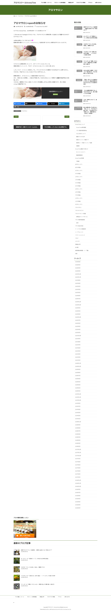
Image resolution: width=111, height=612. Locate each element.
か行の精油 (77, 173)
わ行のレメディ (79, 204)
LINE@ (15, 84)
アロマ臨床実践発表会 (81, 130)
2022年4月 (77, 326)
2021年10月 (78, 335)
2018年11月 (78, 421)
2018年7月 (77, 431)
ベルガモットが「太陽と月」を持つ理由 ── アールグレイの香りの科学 (90, 53)
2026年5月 (77, 264)
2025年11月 (78, 277)
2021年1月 (77, 360)
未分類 (76, 247)
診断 (76, 253)
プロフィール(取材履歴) (32, 596)
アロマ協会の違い (79, 226)
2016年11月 (78, 483)
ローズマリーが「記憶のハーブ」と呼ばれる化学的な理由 (34, 558)
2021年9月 (77, 338)
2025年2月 (77, 292)
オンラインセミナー (81, 152)
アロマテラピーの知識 (80, 213)
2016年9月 (77, 489)
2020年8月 (77, 372)
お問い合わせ (67, 596)
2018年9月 (77, 424)
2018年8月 (77, 428)
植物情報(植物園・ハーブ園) (81, 250)
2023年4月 (77, 314)
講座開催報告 (79, 155)
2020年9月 (77, 369)
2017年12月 (78, 449)
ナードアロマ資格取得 (80, 229)
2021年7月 (77, 344)
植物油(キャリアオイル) (81, 216)
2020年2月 (77, 388)
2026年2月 (77, 271)
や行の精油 (77, 195)
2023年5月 (77, 311)
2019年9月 (77, 403)
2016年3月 (77, 505)
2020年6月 (77, 378)
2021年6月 (77, 348)
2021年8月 (77, 341)
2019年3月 (77, 412)
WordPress (47, 609)
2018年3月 (77, 443)
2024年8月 (77, 295)
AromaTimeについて (80, 124)
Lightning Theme (55, 609)
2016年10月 (78, 486)
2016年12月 (78, 480)
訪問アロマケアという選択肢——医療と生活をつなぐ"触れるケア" (90, 28)
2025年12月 (78, 274)
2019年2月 (77, 415)
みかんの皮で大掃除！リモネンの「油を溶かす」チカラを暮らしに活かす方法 (90, 72)
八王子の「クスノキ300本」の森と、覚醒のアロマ (33, 567)
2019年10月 (78, 400)
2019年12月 (78, 394)
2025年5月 (77, 286)
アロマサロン (24, 111)
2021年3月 (77, 357)
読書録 (77, 146)
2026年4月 (77, 268)
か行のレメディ (79, 170)
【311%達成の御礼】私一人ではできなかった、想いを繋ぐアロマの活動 (90, 92)
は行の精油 (77, 192)
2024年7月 (77, 298)
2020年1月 (77, 391)
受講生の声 (77, 244)
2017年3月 (77, 471)
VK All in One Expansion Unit (65, 609)
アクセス (59, 596)
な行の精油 (77, 186)
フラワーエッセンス (80, 235)
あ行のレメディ (79, 164)
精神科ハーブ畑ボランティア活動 (84, 142)
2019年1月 (77, 418)
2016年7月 (77, 492)
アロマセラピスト (79, 210)
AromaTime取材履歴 (81, 127)
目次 (77, 222)
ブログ (76, 238)
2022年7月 (77, 320)
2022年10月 (78, 317)
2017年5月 (77, 464)
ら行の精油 (77, 201)
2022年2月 (77, 332)
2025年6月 (77, 283)
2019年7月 (77, 406)
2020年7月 (77, 375)
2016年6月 (77, 495)
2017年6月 (77, 461)
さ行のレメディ (79, 176)
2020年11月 (78, 363)
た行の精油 (77, 182)
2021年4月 (77, 354)
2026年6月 (77, 261)
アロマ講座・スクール (19, 596)
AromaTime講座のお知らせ (81, 149)
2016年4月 (77, 501)
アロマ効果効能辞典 (80, 219)
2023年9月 (77, 308)
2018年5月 (77, 437)
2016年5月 (77, 498)
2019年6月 (77, 409)
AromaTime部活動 (79, 158)
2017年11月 (78, 452)
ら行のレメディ (79, 198)
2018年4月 (77, 440)
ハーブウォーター (79, 232)
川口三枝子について (81, 133)
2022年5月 (77, 323)
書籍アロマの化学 (80, 136)
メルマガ (77, 241)
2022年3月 (77, 329)
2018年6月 (77, 434)
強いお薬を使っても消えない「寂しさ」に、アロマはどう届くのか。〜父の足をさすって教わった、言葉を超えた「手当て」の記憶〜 (90, 110)
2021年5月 (77, 351)
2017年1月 (77, 477)
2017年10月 (78, 455)
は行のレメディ (79, 189)
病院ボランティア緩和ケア (82, 139)
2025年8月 (77, 280)
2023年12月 (78, 301)
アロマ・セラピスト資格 (24, 70)
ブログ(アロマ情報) (51, 596)
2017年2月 (77, 474)
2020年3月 (77, 384)
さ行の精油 (77, 179)
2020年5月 (77, 381)
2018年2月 (77, 446)
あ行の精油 (77, 167)
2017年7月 (77, 458)
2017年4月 (77, 468)
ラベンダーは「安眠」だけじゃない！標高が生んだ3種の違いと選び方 (90, 62)
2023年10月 (78, 304)
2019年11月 (78, 397)
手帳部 (77, 161)
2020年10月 (78, 366)
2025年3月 (77, 289)
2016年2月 (77, 508)
